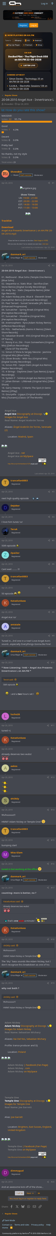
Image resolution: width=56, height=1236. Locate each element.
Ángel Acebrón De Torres (26, 426)
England (46, 1126)
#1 (53, 183)
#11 (52, 725)
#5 (53, 540)
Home (5, 1227)
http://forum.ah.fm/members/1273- (23, 464)
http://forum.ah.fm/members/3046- (23, 1157)
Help (48, 1224)
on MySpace (20, 456)
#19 (52, 983)
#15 (52, 840)
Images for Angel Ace (16, 417)
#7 (53, 587)
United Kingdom (16, 1130)
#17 (52, 887)
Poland (22, 1051)
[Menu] (4, 3)
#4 (53, 517)
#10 (52, 662)
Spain (30, 436)
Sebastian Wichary (36, 1038)
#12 (52, 749)
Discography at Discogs (30, 413)
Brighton (23, 1126)
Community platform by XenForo (26, 1233)
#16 (52, 864)
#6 (53, 564)
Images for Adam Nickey (18, 1029)
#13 (52, 777)
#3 (53, 491)
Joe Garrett (17, 1116)
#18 (52, 939)
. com (19, 1068)
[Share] (49, 183)
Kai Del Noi (19, 1038)
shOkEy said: (9, 945)
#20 (52, 1182)
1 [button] (6, 129)
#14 (52, 809)
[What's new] (52, 3)
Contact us (7, 1224)
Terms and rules (21, 1224)
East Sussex (35, 1126)
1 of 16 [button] (19, 1193)
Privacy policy (37, 1224)
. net (16, 452)
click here (45, 244)
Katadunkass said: (11, 901)
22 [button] (7, 119)
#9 (53, 635)
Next (29, 1193)
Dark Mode (9, 1220)
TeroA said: (8, 679)
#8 (53, 612)
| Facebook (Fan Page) (28, 1064)
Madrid (22, 436)
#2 (53, 265)
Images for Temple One (17, 1103)
